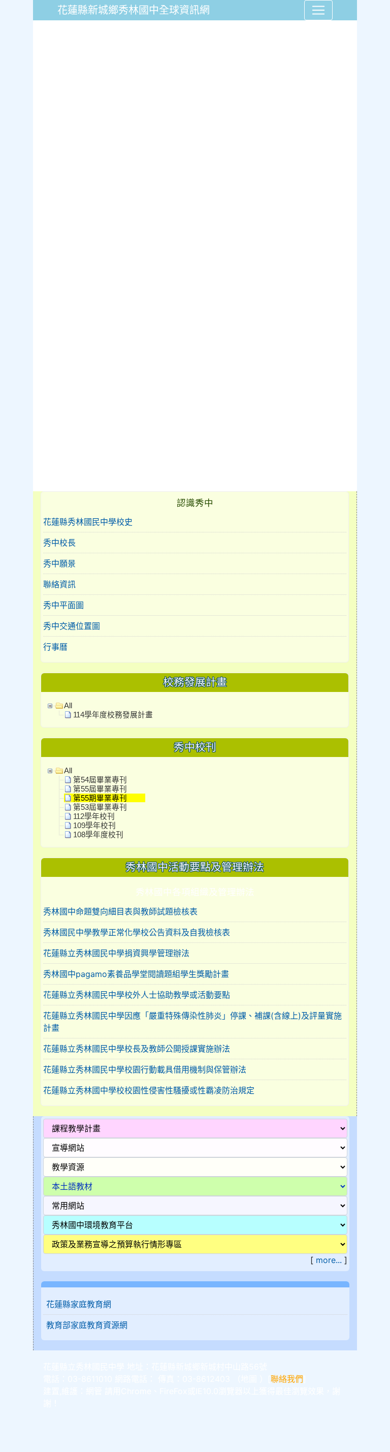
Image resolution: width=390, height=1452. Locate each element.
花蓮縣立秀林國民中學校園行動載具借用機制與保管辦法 (144, 1069)
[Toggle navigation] (318, 10)
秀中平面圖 (63, 605)
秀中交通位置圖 (71, 626)
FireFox (173, 1391)
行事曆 (55, 647)
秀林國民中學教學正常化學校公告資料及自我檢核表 (136, 932)
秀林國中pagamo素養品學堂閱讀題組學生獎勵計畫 (136, 974)
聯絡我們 (287, 1379)
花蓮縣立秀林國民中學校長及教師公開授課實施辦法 (136, 1049)
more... (329, 1260)
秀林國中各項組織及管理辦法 (195, 892)
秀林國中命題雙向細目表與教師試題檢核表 (120, 911)
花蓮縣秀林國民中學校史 (88, 522)
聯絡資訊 (59, 584)
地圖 (249, 1379)
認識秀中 (195, 502)
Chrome (136, 1391)
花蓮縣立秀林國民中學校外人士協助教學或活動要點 (136, 995)
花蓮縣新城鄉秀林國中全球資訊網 (133, 10)
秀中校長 (59, 543)
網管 (94, 1391)
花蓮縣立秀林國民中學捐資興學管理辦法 (116, 953)
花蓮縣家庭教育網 (78, 1304)
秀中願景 (59, 563)
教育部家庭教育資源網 (86, 1325)
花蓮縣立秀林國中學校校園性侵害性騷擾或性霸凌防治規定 (148, 1090)
